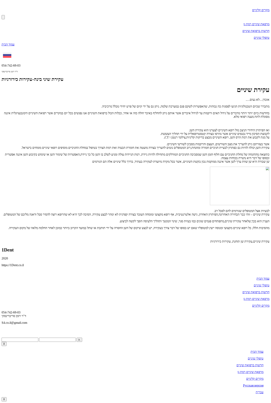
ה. (79, 339)
